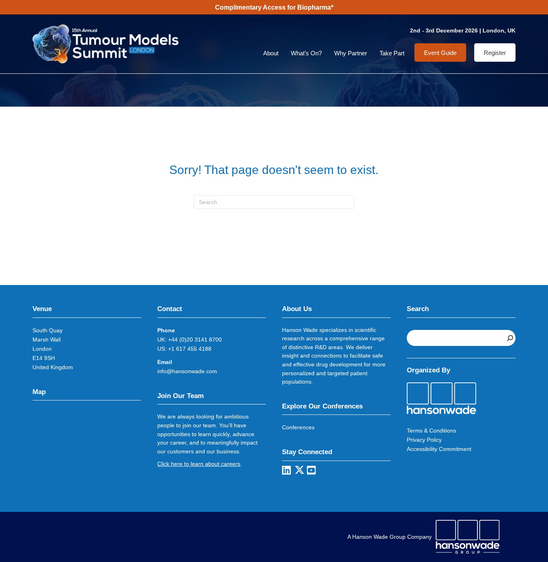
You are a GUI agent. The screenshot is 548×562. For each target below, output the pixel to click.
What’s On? (306, 53)
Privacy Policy (424, 440)
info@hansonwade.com (187, 371)
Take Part (392, 53)
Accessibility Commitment (439, 449)
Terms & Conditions (431, 430)
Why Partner (350, 53)
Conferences (298, 427)
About (270, 53)
